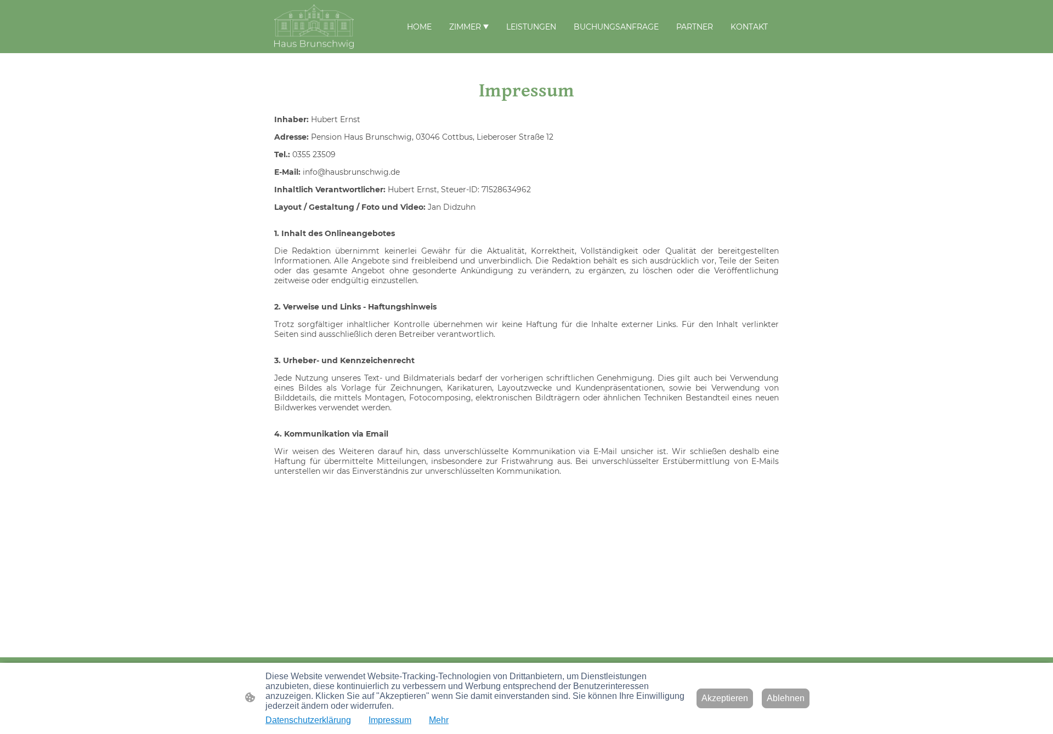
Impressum (390, 720)
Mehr (439, 720)
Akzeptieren (724, 698)
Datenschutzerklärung (308, 720)
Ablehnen (786, 698)
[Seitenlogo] (314, 26)
